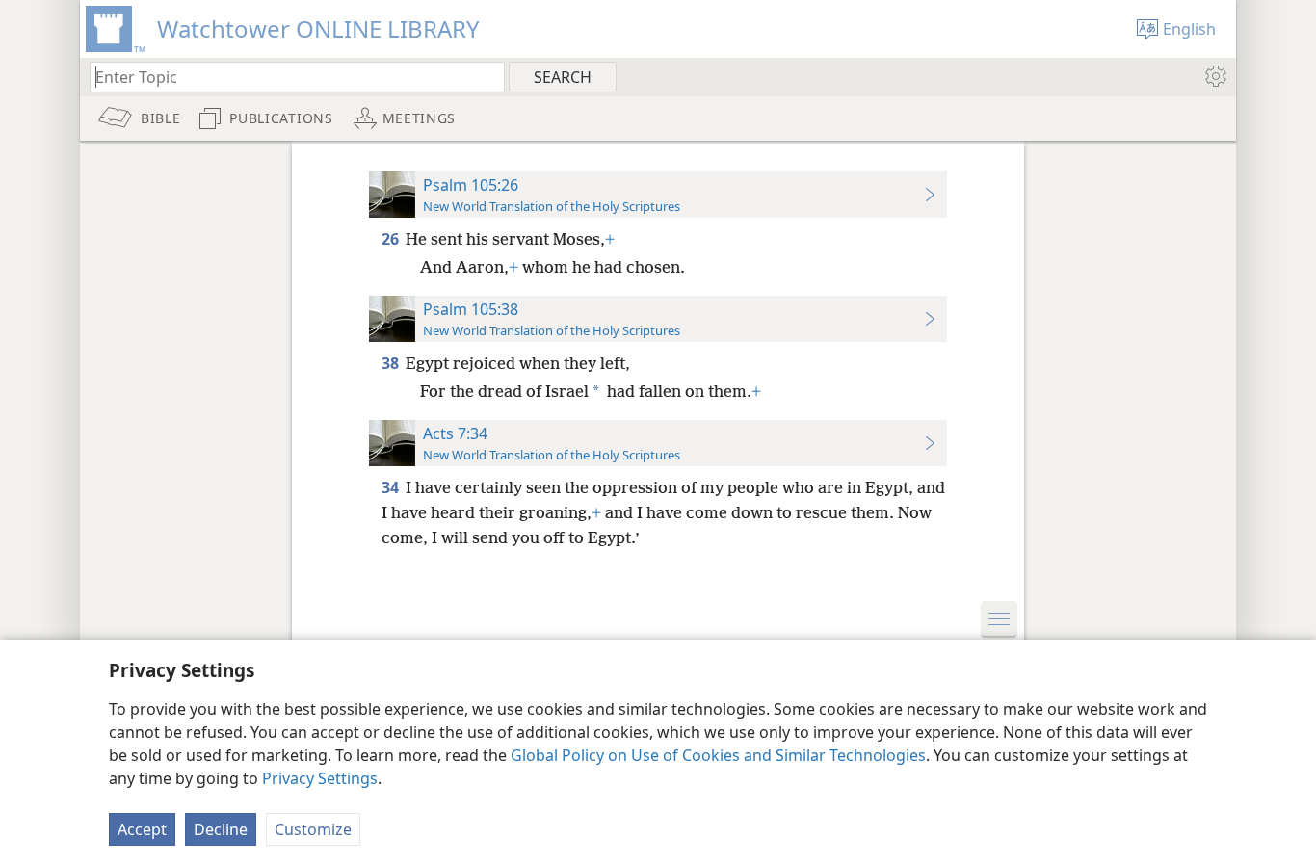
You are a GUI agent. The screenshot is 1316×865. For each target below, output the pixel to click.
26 (392, 238)
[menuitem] (1214, 76)
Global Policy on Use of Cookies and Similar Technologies (718, 755)
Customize (313, 829)
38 (392, 363)
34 (392, 487)
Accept (142, 829)
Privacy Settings (320, 778)
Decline (221, 829)
